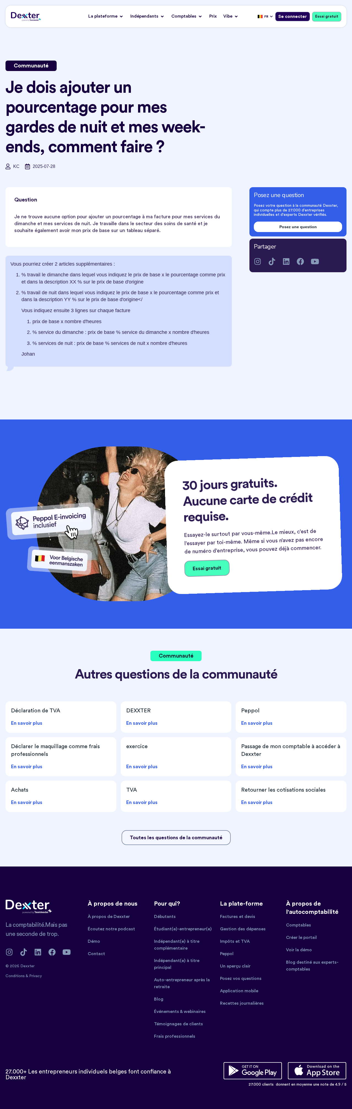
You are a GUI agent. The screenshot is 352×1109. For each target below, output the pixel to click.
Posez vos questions (241, 978)
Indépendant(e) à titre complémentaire (176, 944)
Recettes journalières (242, 1003)
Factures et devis (237, 916)
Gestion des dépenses (243, 929)
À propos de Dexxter (109, 916)
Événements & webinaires (180, 1011)
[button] (106, 16)
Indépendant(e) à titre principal (176, 964)
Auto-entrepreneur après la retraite (182, 983)
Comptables (298, 925)
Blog (158, 999)
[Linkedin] (286, 261)
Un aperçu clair (235, 966)
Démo (94, 941)
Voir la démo (299, 950)
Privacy (35, 976)
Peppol (226, 954)
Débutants (165, 916)
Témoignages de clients (178, 1024)
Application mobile (239, 991)
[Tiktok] (272, 261)
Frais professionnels (174, 1036)
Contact (96, 954)
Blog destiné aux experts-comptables (312, 965)
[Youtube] (314, 261)
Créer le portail (301, 937)
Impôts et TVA (235, 941)
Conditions (16, 976)
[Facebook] (300, 261)
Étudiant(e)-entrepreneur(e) (183, 929)
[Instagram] (257, 261)
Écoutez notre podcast (111, 929)
